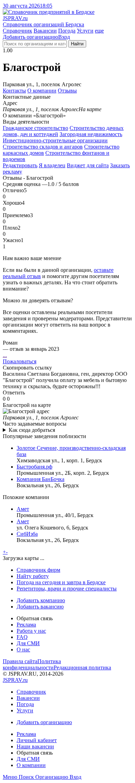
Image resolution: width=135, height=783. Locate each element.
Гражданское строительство (35, 128)
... (5, 355)
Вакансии (45, 31)
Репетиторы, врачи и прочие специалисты (67, 588)
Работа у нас (31, 631)
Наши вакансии (35, 746)
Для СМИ (28, 643)
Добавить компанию (41, 600)
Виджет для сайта (88, 165)
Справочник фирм (38, 570)
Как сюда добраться (32, 430)
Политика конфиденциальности (32, 664)
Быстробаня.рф (34, 467)
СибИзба (27, 534)
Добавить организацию (30, 37)
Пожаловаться (19, 361)
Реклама (26, 625)
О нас (23, 649)
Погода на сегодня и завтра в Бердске (61, 582)
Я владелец (52, 165)
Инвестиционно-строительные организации (55, 140)
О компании (41, 91)
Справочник (17, 31)
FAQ (22, 637)
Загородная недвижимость (91, 134)
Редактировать (20, 165)
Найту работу (33, 576)
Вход (64, 37)
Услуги (85, 31)
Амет (23, 509)
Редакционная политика (82, 667)
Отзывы (67, 91)
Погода (66, 31)
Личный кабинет (37, 740)
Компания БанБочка (40, 479)
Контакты (14, 91)
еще (99, 31)
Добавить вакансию (40, 607)
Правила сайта (20, 661)
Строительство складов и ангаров (43, 147)
